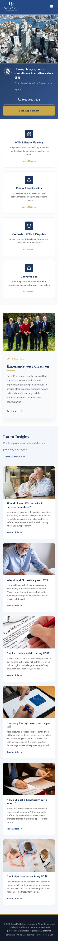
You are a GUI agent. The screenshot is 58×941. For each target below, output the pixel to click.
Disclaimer (46, 931)
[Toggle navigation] (51, 6)
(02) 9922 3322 (31, 99)
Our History (13, 411)
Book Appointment (29, 110)
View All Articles (13, 456)
